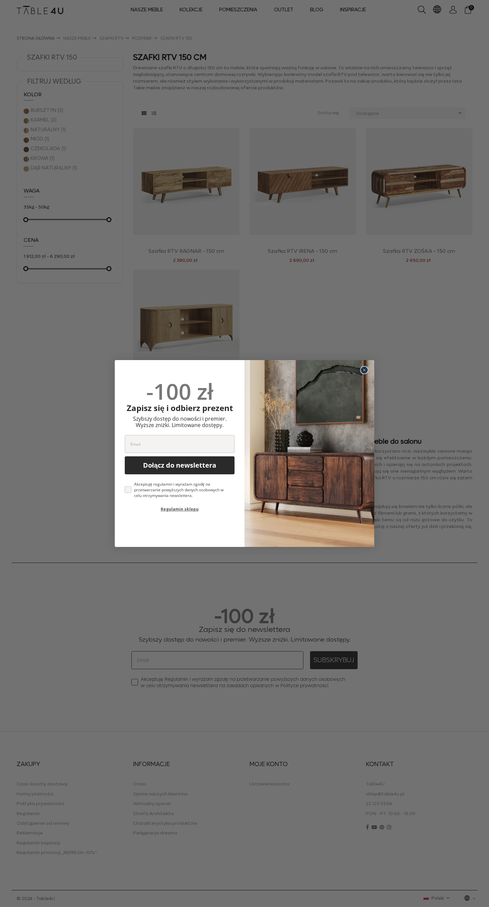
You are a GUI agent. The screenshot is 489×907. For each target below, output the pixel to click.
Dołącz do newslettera (179, 465)
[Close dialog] (364, 370)
